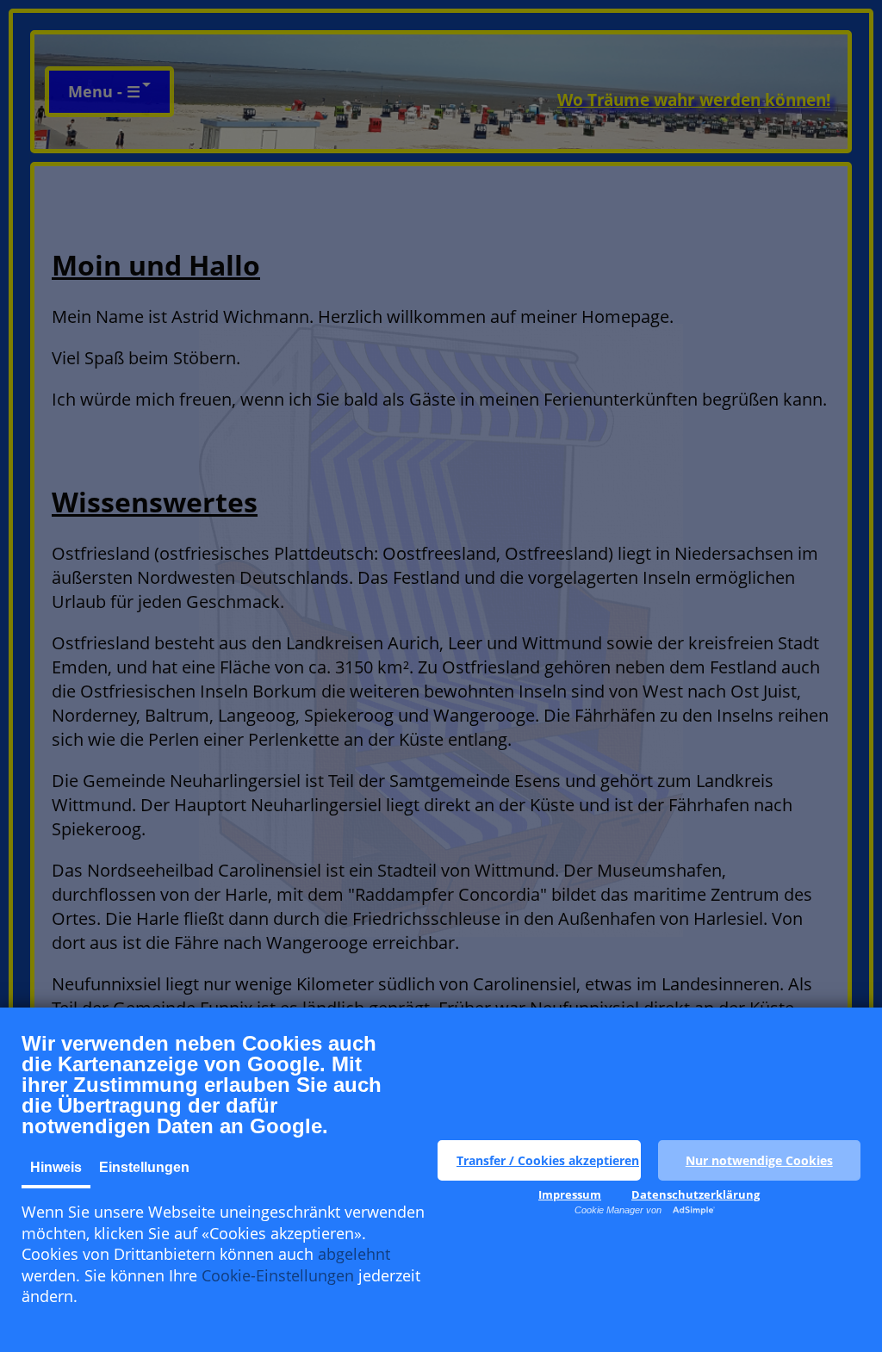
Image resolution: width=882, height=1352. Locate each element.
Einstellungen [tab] (144, 1167)
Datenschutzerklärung (695, 1194)
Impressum (569, 1194)
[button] (539, 1160)
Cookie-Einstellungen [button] (278, 1275)
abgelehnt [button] (354, 1253)
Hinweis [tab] (56, 1167)
